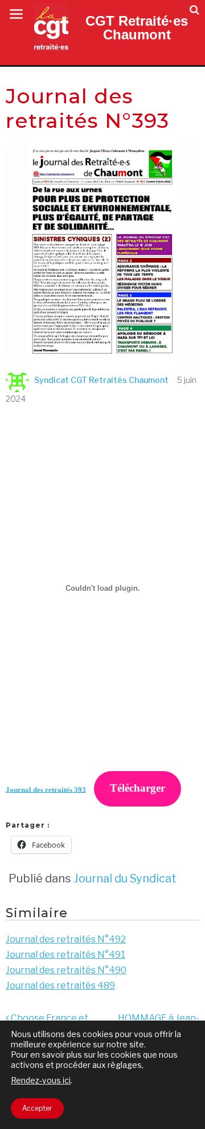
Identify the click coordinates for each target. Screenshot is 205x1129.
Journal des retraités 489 (60, 985)
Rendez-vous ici (41, 1080)
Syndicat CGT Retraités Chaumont (101, 380)
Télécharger (137, 788)
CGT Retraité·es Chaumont (136, 27)
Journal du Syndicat (125, 878)
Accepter (37, 1108)
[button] (194, 10)
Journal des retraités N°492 (66, 939)
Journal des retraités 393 (46, 789)
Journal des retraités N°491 (65, 954)
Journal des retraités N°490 (66, 970)
